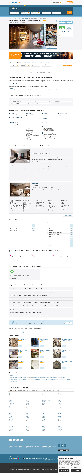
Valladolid (11, 429)
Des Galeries (42, 361)
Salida (34, 11)
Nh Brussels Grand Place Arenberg (45, 351)
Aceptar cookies (76, 470)
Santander (60, 419)
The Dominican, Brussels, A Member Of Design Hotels (67, 340)
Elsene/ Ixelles (42, 377)
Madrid (27, 413)
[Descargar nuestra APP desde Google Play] (61, 450)
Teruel (27, 426)
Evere (51, 377)
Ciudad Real (11, 403)
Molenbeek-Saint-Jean (13, 379)
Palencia (43, 416)
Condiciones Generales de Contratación (46, 466)
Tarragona (11, 426)
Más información (50, 72)
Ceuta (59, 400)
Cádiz (27, 400)
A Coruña (10, 393)
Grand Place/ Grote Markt (57, 377)
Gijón (59, 403)
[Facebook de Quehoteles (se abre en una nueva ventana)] (59, 445)
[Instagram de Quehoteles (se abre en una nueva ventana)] (62, 445)
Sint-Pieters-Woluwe (52, 379)
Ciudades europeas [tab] (56, 390)
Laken (64, 377)
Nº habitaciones (44, 11)
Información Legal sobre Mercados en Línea (16, 467)
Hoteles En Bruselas (24, 18)
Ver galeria (52, 47)
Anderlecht (20, 377)
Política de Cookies (28, 466)
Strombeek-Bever (59, 379)
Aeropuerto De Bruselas (13, 377)
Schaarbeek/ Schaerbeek (36, 379)
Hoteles (10, 18)
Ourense (10, 416)
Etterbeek (47, 377)
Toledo (43, 426)
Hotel (31, 72)
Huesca (59, 406)
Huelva (43, 406)
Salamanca (28, 419)
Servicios (36, 72)
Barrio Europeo (25, 377)
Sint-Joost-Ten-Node (44, 379)
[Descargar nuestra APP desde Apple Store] (66, 450)
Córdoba (27, 403)
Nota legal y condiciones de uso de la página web (16, 466)
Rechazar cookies (64, 470)
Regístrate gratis (15, 260)
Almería (59, 393)
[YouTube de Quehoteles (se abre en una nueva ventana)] (65, 445)
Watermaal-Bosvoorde (67, 379)
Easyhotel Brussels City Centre (44, 340)
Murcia (59, 413)
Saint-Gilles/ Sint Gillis (26, 379)
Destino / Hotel (12, 11)
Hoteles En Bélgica (16, 18)
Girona (10, 406)
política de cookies (73, 467)
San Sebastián (44, 419)
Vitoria (27, 429)
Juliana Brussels (21, 361)
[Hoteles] (17, 2)
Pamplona (60, 416)
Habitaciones (42, 72)
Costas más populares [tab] (35, 390)
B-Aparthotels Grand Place (66, 351)
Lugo (10, 413)
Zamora (43, 429)
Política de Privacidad (35, 466)
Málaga (43, 413)
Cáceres (10, 400)
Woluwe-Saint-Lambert (13, 381)
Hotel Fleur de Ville (22, 339)
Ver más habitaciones (68, 215)
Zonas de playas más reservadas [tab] (24, 390)
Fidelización (28, 444)
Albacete (27, 393)
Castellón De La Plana (46, 400)
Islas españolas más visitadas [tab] (46, 390)
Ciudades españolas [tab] (12, 390)
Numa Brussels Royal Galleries (22, 351)
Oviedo (27, 416)
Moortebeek (20, 379)
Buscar (69, 12)
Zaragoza (60, 429)
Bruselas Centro (36, 377)
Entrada (23, 11)
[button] (70, 2)
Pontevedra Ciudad (12, 419)
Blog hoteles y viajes (46, 444)
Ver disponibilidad (67, 65)
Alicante (43, 393)
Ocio (22, 5)
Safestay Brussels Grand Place (67, 362)
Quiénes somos (12, 444)
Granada (27, 406)
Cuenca (43, 403)
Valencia (59, 426)
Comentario (69, 28)
